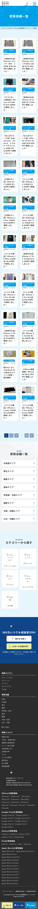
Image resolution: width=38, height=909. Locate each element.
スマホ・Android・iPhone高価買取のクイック (16, 28)
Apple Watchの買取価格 (12, 848)
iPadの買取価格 (8, 841)
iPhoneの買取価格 (9, 793)
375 (26, 435)
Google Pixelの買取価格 (12, 812)
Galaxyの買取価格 (9, 831)
